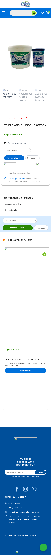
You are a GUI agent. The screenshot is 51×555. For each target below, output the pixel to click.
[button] (1, 328)
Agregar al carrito (14, 158)
